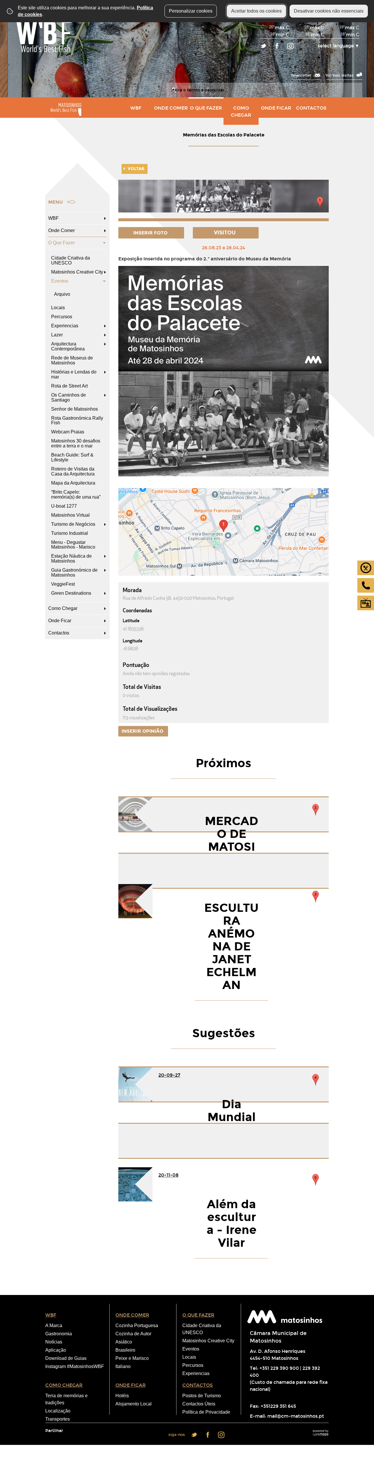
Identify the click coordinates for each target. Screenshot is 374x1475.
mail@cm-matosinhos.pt (295, 1416)
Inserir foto (151, 233)
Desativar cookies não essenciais (328, 10)
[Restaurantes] (365, 568)
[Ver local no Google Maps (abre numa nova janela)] (223, 532)
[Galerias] (365, 603)
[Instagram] (290, 46)
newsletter (301, 75)
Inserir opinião (143, 731)
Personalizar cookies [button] (190, 10)
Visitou (225, 232)
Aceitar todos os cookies (256, 10)
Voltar (136, 168)
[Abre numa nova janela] (223, 200)
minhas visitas (340, 75)
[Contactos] (365, 585)
